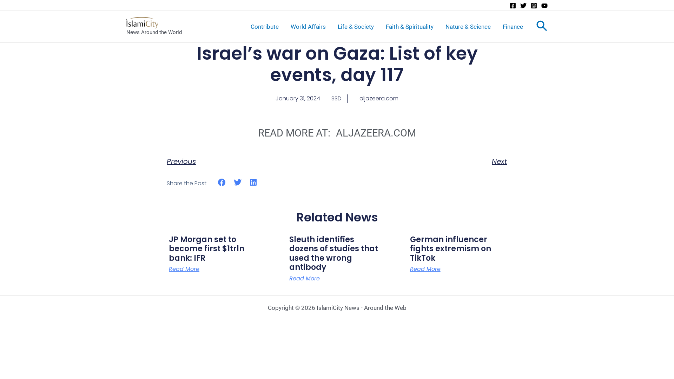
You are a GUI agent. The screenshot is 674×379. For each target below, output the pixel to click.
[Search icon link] (542, 27)
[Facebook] (513, 5)
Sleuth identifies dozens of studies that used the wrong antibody (333, 253)
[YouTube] (544, 5)
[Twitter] (523, 5)
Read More (184, 269)
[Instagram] (534, 5)
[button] (222, 182)
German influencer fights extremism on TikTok (450, 249)
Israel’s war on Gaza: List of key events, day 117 (337, 64)
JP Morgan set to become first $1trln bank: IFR (206, 249)
